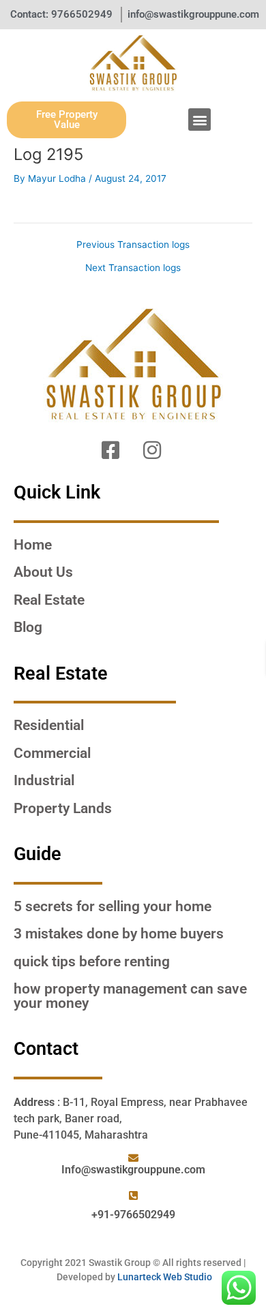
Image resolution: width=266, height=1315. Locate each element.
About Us (43, 572)
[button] (199, 119)
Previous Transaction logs (133, 245)
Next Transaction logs (133, 268)
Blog (28, 627)
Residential (49, 725)
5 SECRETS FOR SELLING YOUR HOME (112, 906)
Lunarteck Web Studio (164, 1276)
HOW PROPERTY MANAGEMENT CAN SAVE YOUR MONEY (130, 996)
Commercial (52, 753)
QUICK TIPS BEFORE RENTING (92, 961)
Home (33, 545)
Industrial (44, 780)
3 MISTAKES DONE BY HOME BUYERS (119, 933)
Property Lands (63, 808)
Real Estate (49, 600)
